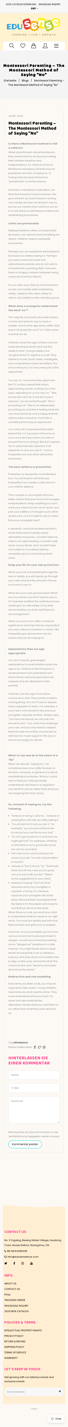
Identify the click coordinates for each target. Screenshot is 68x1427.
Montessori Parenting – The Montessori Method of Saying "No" (32, 128)
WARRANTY (11, 1358)
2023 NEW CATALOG (16, 1311)
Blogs (25, 80)
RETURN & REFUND (15, 1341)
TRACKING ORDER (14, 1300)
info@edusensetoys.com (23, 1257)
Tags (11, 1042)
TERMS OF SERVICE (15, 1352)
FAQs (7, 1294)
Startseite (10, 80)
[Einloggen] (45, 45)
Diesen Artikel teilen (20, 1047)
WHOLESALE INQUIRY (49, 4)
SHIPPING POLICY (14, 1347)
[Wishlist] (23, 45)
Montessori (21, 1042)
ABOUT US (10, 1283)
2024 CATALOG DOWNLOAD (21, 4)
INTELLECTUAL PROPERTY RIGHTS (23, 1330)
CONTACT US (12, 1289)
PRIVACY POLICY (13, 1336)
